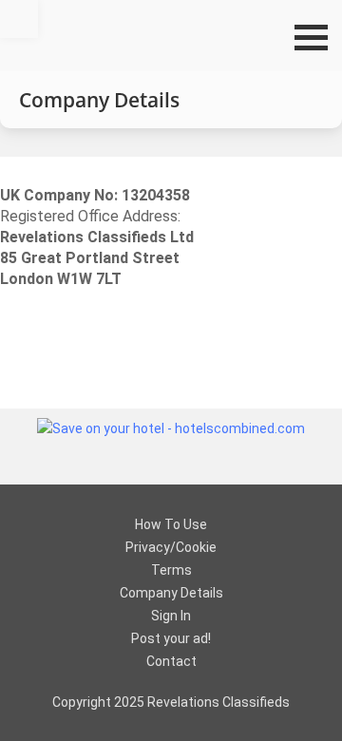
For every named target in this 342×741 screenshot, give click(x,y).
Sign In (171, 615)
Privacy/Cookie (171, 547)
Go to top (19, 19)
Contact (171, 661)
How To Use (171, 524)
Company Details (171, 592)
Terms (171, 570)
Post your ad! (171, 638)
